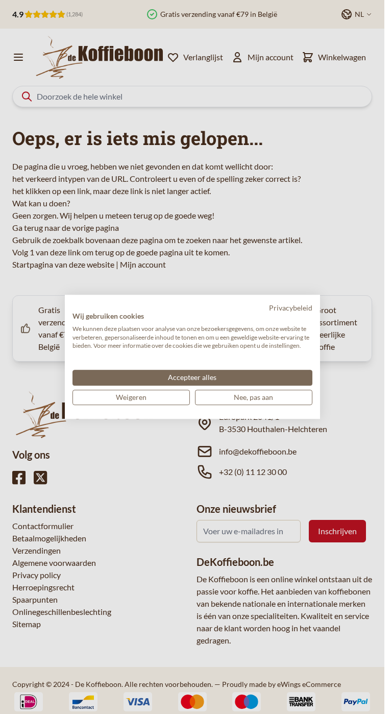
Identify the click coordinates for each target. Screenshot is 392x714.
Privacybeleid (290, 307)
